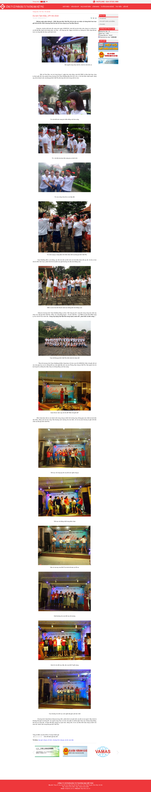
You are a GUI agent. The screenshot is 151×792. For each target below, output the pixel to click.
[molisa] (75, 751)
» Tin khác (102, 24)
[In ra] (93, 18)
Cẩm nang (95, 6)
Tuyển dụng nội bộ (107, 6)
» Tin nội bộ (102, 18)
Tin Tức (41, 11)
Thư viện (118, 6)
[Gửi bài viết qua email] (91, 18)
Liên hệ (125, 6)
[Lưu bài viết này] (95, 18)
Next (118, 752)
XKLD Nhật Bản (85, 6)
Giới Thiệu (66, 6)
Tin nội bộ (47, 11)
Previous (34, 752)
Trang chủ (36, 1)
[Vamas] (103, 751)
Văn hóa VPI (75, 6)
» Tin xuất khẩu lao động (107, 21)
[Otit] (47, 751)
